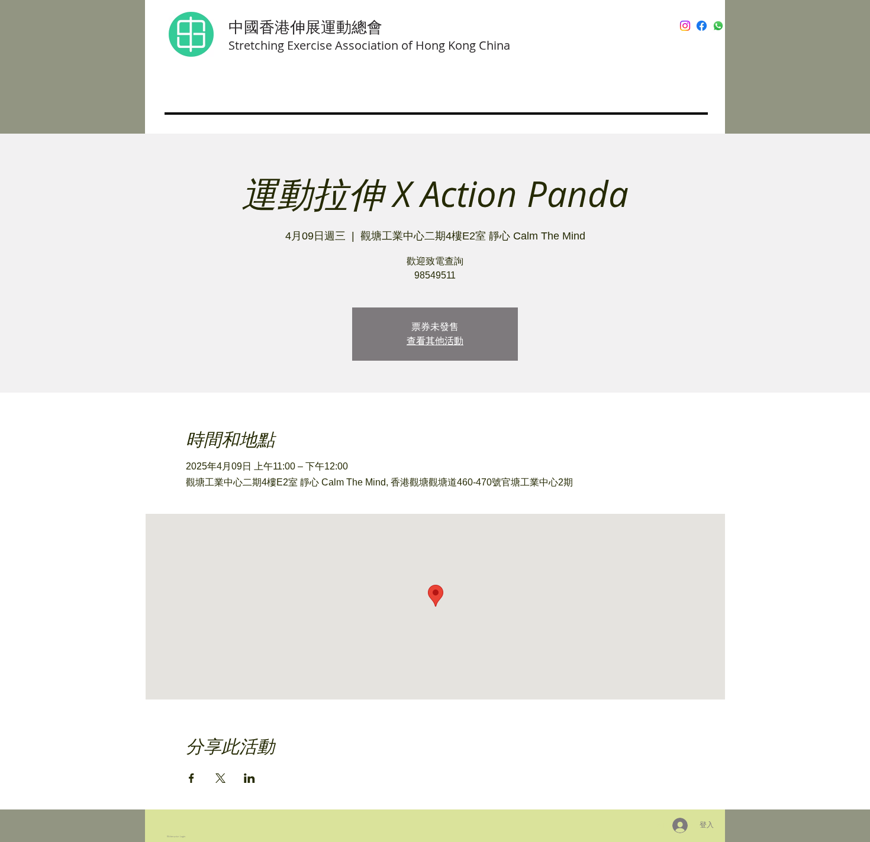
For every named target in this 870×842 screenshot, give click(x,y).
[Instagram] (685, 26)
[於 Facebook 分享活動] (191, 778)
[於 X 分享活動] (220, 778)
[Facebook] (701, 26)
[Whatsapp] (718, 26)
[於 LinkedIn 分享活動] (249, 778)
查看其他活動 (435, 341)
